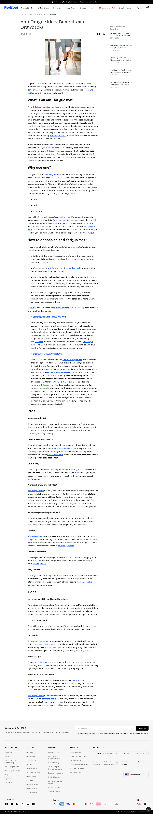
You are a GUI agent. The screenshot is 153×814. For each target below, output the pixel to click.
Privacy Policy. (143, 733)
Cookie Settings (32, 792)
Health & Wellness (40, 14)
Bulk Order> (122, 764)
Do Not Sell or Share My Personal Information (132, 812)
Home (22, 14)
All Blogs (29, 14)
